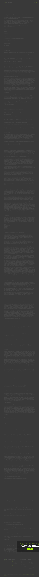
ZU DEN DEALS (30, 548)
